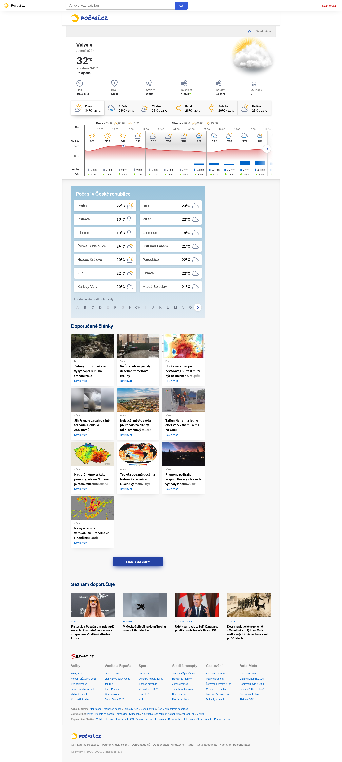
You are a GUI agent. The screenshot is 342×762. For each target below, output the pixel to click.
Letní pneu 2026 (248, 673)
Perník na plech (180, 699)
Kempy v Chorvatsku (217, 673)
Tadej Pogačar (112, 689)
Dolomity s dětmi (215, 699)
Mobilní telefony (104, 719)
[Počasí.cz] (89, 18)
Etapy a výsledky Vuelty (117, 678)
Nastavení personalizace (235, 744)
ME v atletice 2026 (148, 689)
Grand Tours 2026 (114, 699)
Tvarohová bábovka (183, 689)
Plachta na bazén (104, 714)
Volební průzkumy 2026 (83, 678)
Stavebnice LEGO (124, 719)
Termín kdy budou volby (84, 689)
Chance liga (145, 673)
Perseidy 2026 (131, 709)
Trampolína (121, 714)
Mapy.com (95, 709)
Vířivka (200, 714)
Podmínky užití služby (115, 744)
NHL (141, 699)
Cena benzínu (148, 709)
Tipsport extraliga (148, 684)
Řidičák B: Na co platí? (252, 689)
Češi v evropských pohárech (173, 709)
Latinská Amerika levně (218, 694)
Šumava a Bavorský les (218, 684)
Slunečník (134, 714)
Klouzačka (147, 714)
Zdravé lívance (180, 684)
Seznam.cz (329, 5)
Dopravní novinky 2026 (252, 684)
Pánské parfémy (223, 719)
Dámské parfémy (144, 719)
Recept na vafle (180, 694)
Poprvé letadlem (215, 678)
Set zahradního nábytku (167, 714)
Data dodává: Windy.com (168, 744)
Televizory (189, 719)
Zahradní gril (188, 714)
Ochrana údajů (141, 744)
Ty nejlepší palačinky (183, 673)
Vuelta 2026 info (113, 673)
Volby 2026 (77, 673)
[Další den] (267, 149)
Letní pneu (161, 719)
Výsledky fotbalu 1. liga (151, 678)
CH (137, 307)
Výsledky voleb (79, 684)
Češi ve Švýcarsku (216, 689)
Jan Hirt (109, 684)
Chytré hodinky (204, 719)
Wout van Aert (112, 694)
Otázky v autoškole (250, 694)
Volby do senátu (79, 694)
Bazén (89, 714)
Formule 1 (144, 694)
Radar (190, 744)
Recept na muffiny (182, 678)
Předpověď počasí (112, 709)
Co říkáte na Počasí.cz (85, 744)
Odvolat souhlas (207, 744)
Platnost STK (247, 699)
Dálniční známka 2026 (252, 678)
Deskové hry (175, 719)
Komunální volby (80, 699)
